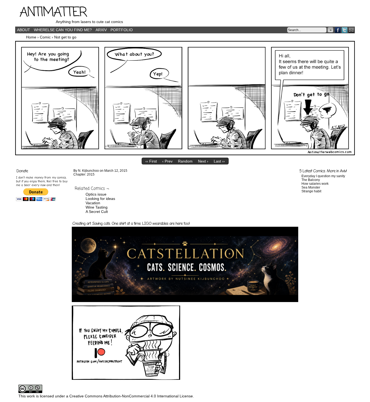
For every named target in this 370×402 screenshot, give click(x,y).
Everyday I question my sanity (323, 176)
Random (185, 161)
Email (351, 30)
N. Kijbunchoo (88, 171)
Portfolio (122, 30)
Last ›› (219, 161)
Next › (203, 161)
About (23, 30)
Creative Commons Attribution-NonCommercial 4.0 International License (131, 396)
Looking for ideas (100, 198)
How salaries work (315, 184)
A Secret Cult (97, 211)
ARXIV (101, 30)
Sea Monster (310, 187)
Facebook (338, 30)
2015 (91, 174)
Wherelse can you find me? (63, 30)
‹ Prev (167, 161)
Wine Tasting (97, 207)
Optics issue (96, 194)
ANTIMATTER (53, 12)
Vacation (93, 203)
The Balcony (310, 180)
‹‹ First (151, 161)
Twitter (344, 30)
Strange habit (311, 191)
